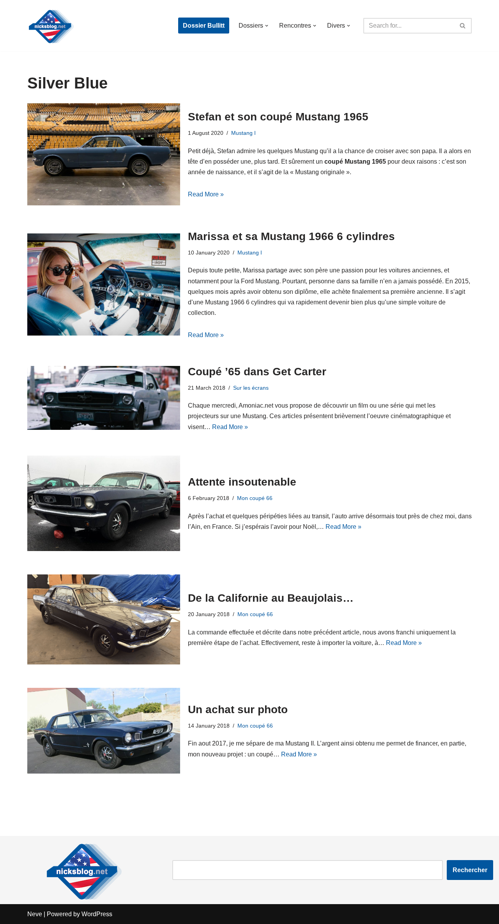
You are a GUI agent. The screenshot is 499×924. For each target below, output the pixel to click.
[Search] (463, 26)
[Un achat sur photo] (103, 731)
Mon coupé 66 (255, 498)
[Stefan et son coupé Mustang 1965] (103, 154)
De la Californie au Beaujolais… (271, 598)
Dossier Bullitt (204, 25)
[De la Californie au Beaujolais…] (103, 619)
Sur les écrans (251, 388)
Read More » (206, 194)
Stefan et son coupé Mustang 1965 (278, 117)
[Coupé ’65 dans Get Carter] (103, 397)
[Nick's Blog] (50, 25)
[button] (266, 25)
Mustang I (243, 133)
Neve (34, 914)
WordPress (96, 914)
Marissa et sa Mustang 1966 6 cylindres (291, 236)
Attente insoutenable (242, 482)
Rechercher (470, 870)
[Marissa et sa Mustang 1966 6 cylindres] (103, 284)
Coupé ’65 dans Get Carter (257, 372)
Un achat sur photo (238, 709)
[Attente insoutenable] (103, 503)
